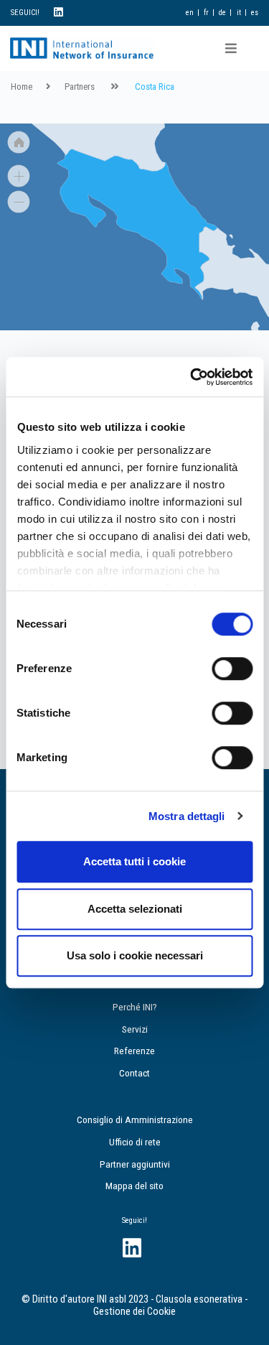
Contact (134, 1073)
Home (21, 86)
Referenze (134, 1050)
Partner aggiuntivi (135, 1164)
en (190, 12)
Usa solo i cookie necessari (135, 955)
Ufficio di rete (135, 1142)
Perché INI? (135, 1007)
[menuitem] (137, 224)
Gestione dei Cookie (134, 1312)
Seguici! (134, 1220)
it (239, 12)
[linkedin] (58, 12)
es (254, 12)
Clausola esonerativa (199, 1299)
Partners (80, 86)
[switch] (232, 668)
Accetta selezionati (135, 909)
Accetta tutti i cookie (134, 861)
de (222, 12)
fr (206, 12)
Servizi (135, 1029)
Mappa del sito (134, 1185)
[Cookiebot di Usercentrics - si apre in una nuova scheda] (192, 377)
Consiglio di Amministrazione (135, 1119)
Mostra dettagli (186, 816)
